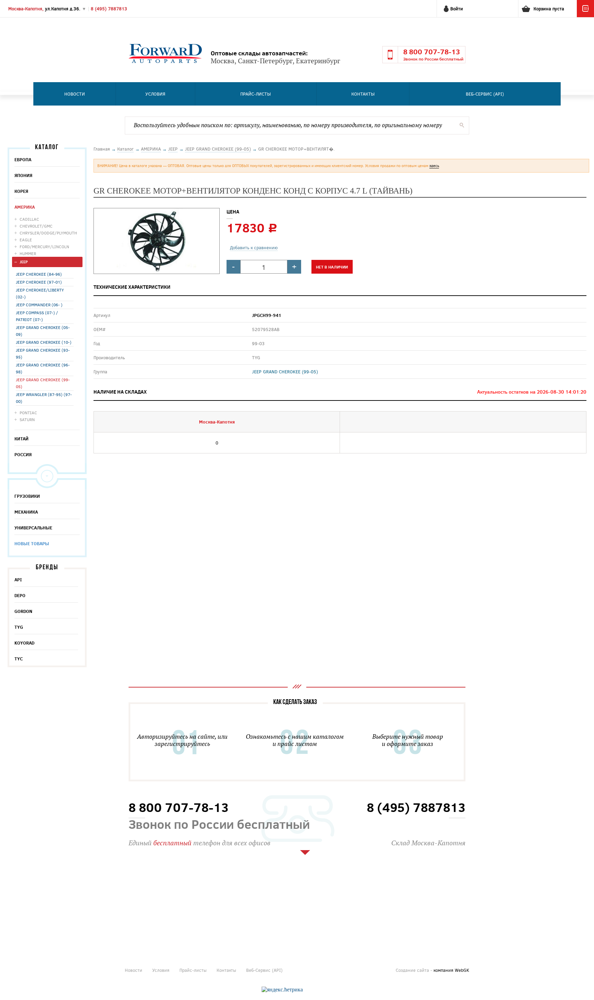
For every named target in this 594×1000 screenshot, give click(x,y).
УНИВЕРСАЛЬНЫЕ (33, 528)
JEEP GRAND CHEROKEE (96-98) (43, 368)
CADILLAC (29, 219)
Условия (155, 94)
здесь (434, 165)
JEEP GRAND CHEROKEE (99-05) (43, 383)
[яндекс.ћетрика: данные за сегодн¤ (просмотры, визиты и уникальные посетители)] (282, 990)
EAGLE (26, 239)
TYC (18, 659)
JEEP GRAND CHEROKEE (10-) (44, 342)
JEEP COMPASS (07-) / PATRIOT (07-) (37, 316)
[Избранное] (585, 15)
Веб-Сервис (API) (485, 94)
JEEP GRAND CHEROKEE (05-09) (43, 331)
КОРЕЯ (21, 191)
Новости (74, 94)
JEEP (24, 261)
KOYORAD (24, 643)
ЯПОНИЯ (23, 175)
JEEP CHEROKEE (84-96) (39, 274)
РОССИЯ (23, 454)
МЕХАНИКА (26, 512)
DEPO (19, 595)
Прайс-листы (255, 94)
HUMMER (28, 253)
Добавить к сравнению (254, 247)
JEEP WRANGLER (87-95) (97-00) (44, 398)
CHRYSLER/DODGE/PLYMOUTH (48, 232)
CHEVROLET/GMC (36, 226)
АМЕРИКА (24, 207)
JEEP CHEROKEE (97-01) (39, 282)
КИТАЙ (21, 439)
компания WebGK (451, 970)
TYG (18, 627)
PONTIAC (28, 412)
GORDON (23, 611)
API (18, 579)
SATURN (27, 419)
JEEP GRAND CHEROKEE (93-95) (43, 353)
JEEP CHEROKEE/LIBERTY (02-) (40, 293)
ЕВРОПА (22, 159)
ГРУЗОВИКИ (27, 496)
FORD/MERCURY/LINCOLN (44, 246)
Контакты (363, 94)
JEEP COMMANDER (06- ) (39, 304)
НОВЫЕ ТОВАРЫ (31, 543)
